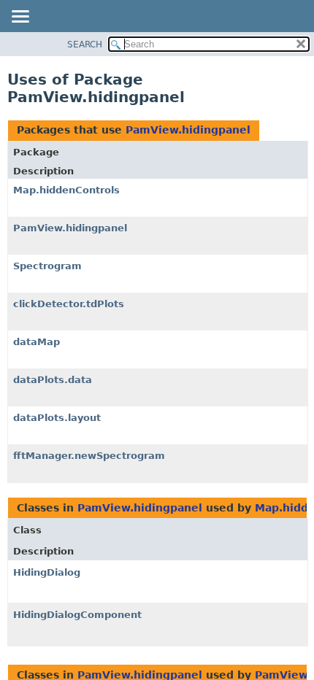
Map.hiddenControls (66, 190)
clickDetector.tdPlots (68, 303)
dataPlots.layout (57, 417)
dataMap (36, 341)
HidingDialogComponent (77, 614)
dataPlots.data (52, 379)
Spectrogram (47, 265)
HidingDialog (46, 572)
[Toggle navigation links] (19, 17)
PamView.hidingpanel (188, 130)
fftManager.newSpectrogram (89, 455)
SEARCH (84, 44)
